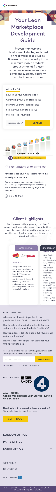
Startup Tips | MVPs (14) (18, 114)
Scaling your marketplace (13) (21, 109)
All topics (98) (13, 89)
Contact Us (10, 469)
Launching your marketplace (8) (22, 94)
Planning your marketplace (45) (22, 104)
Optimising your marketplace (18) (23, 99)
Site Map (38, 490)
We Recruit (9, 463)
